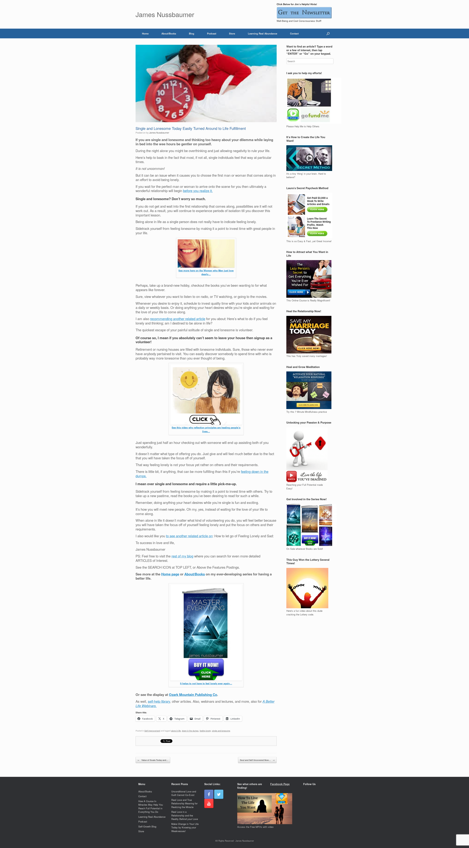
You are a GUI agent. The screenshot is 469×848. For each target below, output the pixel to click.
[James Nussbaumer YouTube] (208, 803)
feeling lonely (205, 730)
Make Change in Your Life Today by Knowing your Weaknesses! (185, 827)
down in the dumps (190, 730)
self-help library (159, 701)
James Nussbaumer (159, 132)
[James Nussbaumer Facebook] (208, 794)
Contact (294, 33)
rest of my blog (182, 556)
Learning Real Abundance (262, 33)
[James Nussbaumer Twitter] (218, 794)
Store (232, 33)
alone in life (176, 730)
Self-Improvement (152, 730)
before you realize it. (198, 190)
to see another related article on (189, 535)
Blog (191, 33)
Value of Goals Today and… (153, 760)
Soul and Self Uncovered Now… (257, 760)
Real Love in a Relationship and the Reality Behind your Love (184, 815)
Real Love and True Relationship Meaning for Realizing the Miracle (184, 803)
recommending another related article (177, 318)
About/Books (168, 33)
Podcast (211, 33)
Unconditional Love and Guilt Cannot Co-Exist (183, 793)
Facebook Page (280, 784)
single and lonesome (221, 730)
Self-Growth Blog (147, 826)
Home (145, 33)
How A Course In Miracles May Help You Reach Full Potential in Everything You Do (150, 806)
